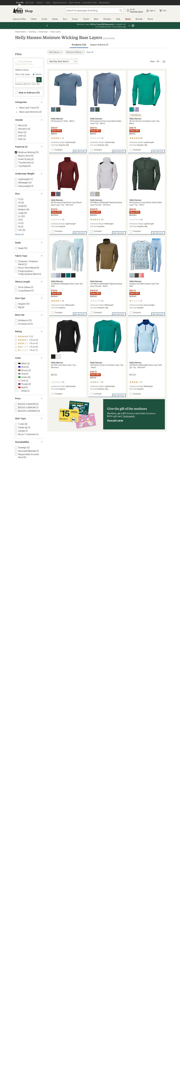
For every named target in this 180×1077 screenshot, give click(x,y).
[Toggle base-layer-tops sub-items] (16, 107)
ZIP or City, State (22, 74)
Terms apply (128, 416)
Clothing (32, 32)
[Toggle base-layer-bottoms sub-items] (16, 112)
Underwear (43, 32)
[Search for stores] (39, 79)
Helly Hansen (20, 32)
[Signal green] (131, 109)
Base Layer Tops (27, 107)
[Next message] (129, 25)
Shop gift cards (115, 420)
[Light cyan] (53, 275)
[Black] (63, 275)
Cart (164, 10)
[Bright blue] (131, 275)
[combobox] (94, 11)
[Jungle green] (58, 109)
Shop (29, 11)
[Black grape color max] (136, 109)
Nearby (38, 74)
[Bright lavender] (58, 275)
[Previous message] (47, 25)
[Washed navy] (53, 109)
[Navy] (73, 275)
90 (164, 61)
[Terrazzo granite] (97, 194)
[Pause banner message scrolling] (133, 25)
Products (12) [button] (79, 44)
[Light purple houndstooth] (92, 194)
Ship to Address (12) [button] (29, 92)
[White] (58, 356)
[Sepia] (136, 275)
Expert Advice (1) (99, 44)
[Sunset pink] (141, 275)
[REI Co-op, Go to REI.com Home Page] (18, 10)
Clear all (89, 52)
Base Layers (56, 32)
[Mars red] (53, 194)
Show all (19, 234)
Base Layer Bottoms (28, 112)
